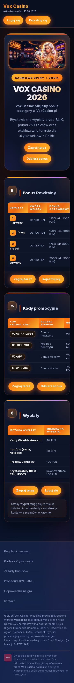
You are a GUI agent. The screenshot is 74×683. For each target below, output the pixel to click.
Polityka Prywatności (18, 561)
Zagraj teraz (37, 147)
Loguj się (13, 20)
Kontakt (9, 601)
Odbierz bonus (37, 158)
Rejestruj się (38, 20)
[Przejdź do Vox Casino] (37, 54)
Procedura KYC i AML (18, 581)
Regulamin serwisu (17, 551)
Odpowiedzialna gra (18, 591)
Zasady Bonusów (16, 571)
